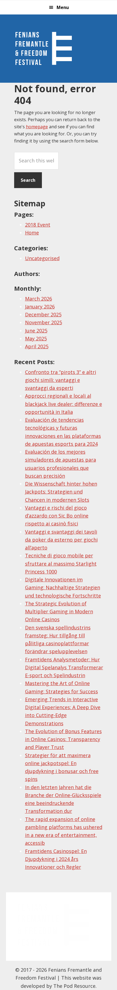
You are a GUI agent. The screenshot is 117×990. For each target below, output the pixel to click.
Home (32, 232)
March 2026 (38, 298)
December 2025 (43, 314)
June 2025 (36, 330)
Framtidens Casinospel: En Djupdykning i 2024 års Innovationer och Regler (56, 859)
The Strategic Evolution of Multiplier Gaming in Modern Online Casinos (59, 611)
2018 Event (37, 224)
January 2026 (40, 306)
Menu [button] (63, 7)
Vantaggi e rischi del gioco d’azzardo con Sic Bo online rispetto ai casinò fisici (56, 515)
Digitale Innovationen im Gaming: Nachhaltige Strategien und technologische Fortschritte (63, 587)
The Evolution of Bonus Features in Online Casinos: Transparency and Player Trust (63, 739)
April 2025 (36, 346)
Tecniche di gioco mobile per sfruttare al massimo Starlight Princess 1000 (61, 563)
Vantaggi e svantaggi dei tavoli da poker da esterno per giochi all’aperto (61, 539)
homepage (37, 127)
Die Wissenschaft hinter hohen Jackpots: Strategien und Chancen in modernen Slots (61, 491)
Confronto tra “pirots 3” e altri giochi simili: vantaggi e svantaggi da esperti (60, 380)
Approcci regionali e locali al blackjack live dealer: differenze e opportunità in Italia (63, 404)
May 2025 (36, 338)
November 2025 (43, 322)
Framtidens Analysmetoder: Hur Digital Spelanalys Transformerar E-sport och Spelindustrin (64, 667)
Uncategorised (42, 258)
